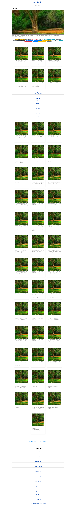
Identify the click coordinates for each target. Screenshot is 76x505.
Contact (34, 503)
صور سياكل (38, 491)
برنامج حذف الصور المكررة (55, 40)
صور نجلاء (38, 103)
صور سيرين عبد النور (38, 466)
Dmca (31, 503)
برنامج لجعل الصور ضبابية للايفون (47, 40)
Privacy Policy (39, 503)
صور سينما (38, 478)
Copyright (44, 503)
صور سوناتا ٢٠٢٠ (38, 451)
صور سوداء (38, 496)
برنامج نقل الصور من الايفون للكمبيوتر (20, 39)
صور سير (38, 494)
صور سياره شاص (38, 461)
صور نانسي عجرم (38, 95)
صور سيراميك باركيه (38, 499)
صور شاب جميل (38, 473)
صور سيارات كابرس (38, 483)
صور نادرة (38, 108)
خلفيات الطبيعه (38, 2)
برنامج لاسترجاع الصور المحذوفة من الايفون (49, 39)
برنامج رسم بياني (41, 39)
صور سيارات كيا (38, 463)
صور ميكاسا (38, 100)
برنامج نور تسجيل (28, 39)
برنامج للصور (61, 40)
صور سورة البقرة (38, 476)
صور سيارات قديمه (38, 488)
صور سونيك (38, 486)
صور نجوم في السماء (38, 110)
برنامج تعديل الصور (58, 39)
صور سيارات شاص (38, 468)
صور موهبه (38, 115)
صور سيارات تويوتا (38, 471)
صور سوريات (38, 456)
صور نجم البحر (38, 113)
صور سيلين (38, 458)
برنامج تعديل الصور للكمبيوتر (29, 40)
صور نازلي (38, 105)
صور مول (38, 98)
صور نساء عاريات (38, 118)
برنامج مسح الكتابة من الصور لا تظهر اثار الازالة (19, 40)
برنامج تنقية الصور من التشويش (38, 40)
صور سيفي (38, 453)
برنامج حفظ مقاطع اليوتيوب (34, 39)
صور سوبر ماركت (38, 481)
